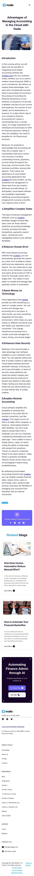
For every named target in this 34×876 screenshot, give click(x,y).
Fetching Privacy (17, 873)
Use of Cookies (17, 870)
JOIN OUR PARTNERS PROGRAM (13, 727)
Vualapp (5, 180)
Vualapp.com (7, 76)
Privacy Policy (17, 868)
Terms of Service (28, 864)
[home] (10, 5)
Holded (25, 300)
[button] (29, 5)
